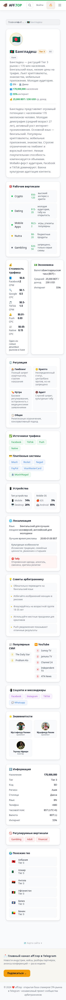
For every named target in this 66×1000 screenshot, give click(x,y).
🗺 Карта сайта (33, 943)
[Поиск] (29, 5)
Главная (12, 22)
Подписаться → (17, 973)
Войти (39, 5)
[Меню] (59, 5)
